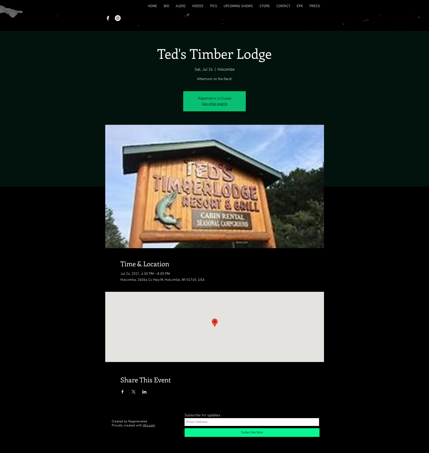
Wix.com (149, 425)
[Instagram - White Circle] (118, 18)
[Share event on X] (133, 392)
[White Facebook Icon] (108, 18)
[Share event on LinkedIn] (144, 392)
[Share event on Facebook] (122, 392)
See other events (214, 104)
